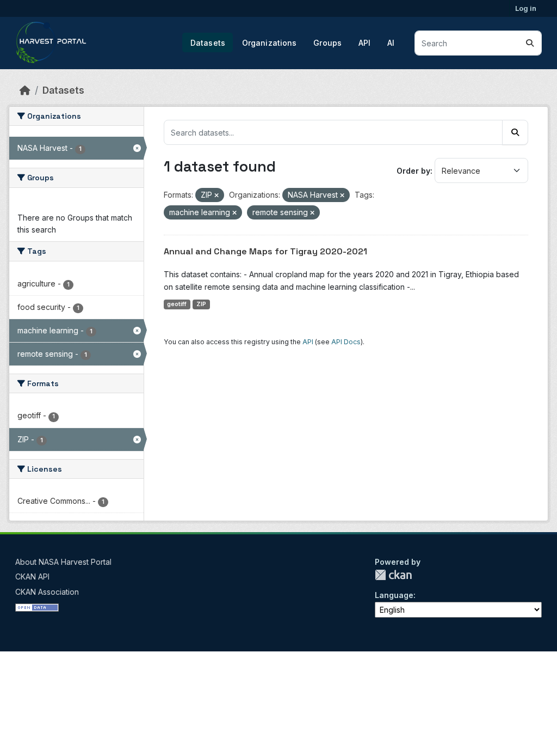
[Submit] (530, 43)
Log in (525, 8)
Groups (327, 42)
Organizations (269, 42)
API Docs (346, 342)
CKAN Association (47, 591)
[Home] (25, 90)
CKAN (393, 575)
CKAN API (32, 576)
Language (394, 595)
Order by (413, 170)
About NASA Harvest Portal (63, 561)
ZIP (201, 304)
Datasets (207, 42)
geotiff (177, 304)
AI (390, 42)
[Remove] (216, 195)
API (364, 42)
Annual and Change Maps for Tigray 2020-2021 (265, 251)
